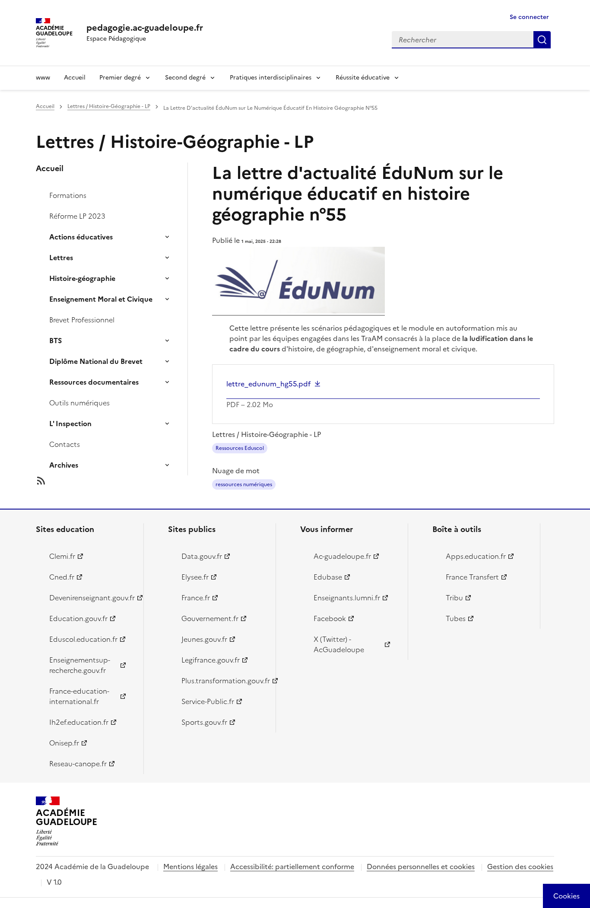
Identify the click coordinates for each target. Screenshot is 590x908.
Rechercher (542, 39)
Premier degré (120, 77)
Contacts (64, 444)
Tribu (454, 598)
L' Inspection (70, 423)
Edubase (328, 577)
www (43, 77)
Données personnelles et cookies (421, 866)
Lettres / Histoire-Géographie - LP (108, 106)
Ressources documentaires (94, 382)
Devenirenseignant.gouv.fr (91, 598)
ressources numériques (244, 484)
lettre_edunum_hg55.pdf (268, 384)
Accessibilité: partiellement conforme (292, 866)
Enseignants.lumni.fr (347, 598)
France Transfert (472, 577)
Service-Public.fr (207, 701)
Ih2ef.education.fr (78, 722)
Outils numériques (79, 403)
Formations (67, 195)
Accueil (75, 77)
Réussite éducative (363, 77)
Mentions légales (190, 866)
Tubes (456, 618)
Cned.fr (61, 577)
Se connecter (529, 17)
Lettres (61, 257)
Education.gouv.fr (78, 618)
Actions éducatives (81, 237)
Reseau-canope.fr (78, 763)
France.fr (195, 598)
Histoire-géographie (82, 278)
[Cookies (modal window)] (566, 896)
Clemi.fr (62, 556)
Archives (63, 465)
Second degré (185, 77)
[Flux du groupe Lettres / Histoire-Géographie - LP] (119, 480)
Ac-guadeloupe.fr (342, 556)
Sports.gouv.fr (204, 722)
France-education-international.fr (79, 696)
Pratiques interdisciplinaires (270, 77)
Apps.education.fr (476, 556)
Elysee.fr (195, 577)
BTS (55, 340)
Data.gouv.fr (201, 556)
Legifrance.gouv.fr (210, 660)
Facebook (330, 618)
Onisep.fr (64, 743)
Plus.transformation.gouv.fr (223, 680)
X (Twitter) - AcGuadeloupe (339, 644)
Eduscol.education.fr (83, 639)
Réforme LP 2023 (77, 216)
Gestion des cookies (520, 866)
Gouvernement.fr (209, 618)
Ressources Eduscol (240, 448)
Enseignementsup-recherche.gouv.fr (79, 665)
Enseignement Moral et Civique (100, 299)
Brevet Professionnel (81, 320)
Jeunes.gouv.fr (204, 639)
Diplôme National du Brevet (96, 361)
